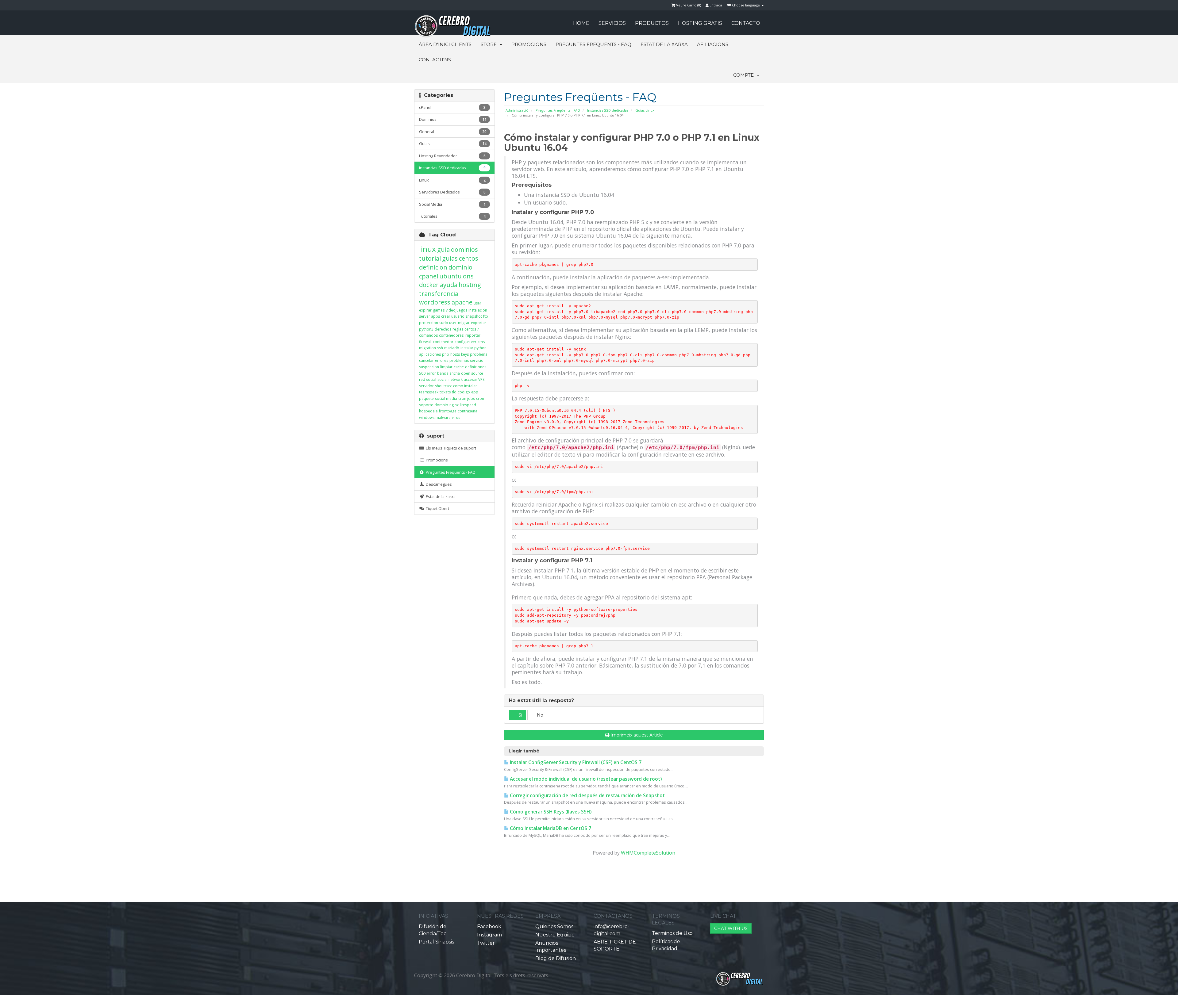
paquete (426, 398)
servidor (426, 385)
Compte (744, 75)
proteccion (428, 322)
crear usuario (452, 316)
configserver (465, 341)
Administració (517, 110)
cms (481, 341)
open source (472, 373)
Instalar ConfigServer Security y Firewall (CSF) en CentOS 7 (575, 762)
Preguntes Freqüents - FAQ (593, 44)
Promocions (528, 44)
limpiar (446, 366)
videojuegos (456, 310)
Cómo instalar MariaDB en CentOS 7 (550, 828)
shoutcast (443, 385)
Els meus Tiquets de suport (450, 448)
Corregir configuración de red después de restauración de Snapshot (587, 795)
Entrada (715, 5)
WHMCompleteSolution (648, 852)
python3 (426, 329)
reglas (457, 329)
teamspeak (428, 392)
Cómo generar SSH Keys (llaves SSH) (550, 812)
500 (422, 373)
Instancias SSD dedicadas (607, 110)
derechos (443, 329)
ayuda (448, 285)
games (439, 310)
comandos (428, 335)
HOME (581, 23)
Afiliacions (712, 44)
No (539, 715)
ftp (485, 316)
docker (429, 285)
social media (446, 398)
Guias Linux (644, 110)
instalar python (473, 347)
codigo (464, 392)
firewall (425, 341)
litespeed (468, 405)
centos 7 (471, 329)
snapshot (474, 316)
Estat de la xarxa (664, 44)
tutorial (430, 258)
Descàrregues (438, 484)
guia (443, 249)
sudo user (448, 322)
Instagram (489, 935)
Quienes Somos (554, 926)
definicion (433, 267)
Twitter (486, 943)
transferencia (438, 293)
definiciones (475, 366)
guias (450, 258)
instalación (477, 310)
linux (427, 249)
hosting (470, 285)
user (477, 303)
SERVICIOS (612, 23)
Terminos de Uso (672, 933)
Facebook (489, 926)
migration (427, 347)
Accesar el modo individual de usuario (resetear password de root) (585, 779)
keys (465, 354)
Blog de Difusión (555, 958)
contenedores (451, 335)
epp (474, 392)
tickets (445, 392)
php (445, 354)
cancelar (426, 360)
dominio (460, 267)
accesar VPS (474, 379)
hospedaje (428, 411)
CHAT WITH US (731, 928)
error (431, 373)
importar (472, 335)
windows (426, 417)
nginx (454, 405)
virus (456, 417)
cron (480, 398)
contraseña (467, 411)
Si (519, 715)
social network (450, 379)
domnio (441, 405)
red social (427, 379)
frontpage (447, 411)
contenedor (443, 341)
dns (468, 276)
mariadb (451, 347)
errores (441, 360)
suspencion (429, 366)
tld (454, 392)
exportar (478, 322)
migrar (464, 322)
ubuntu (450, 276)
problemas (459, 360)
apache (462, 302)
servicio (476, 360)
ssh (440, 347)
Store (490, 44)
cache (459, 366)
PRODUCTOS (652, 23)
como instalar (465, 385)
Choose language (746, 5)
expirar (425, 310)
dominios (464, 249)
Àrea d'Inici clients (445, 44)
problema (478, 354)
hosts (455, 354)
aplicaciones (430, 354)
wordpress (434, 302)
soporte (426, 405)
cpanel (428, 276)
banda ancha (448, 373)
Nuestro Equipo (555, 935)
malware (443, 417)
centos (468, 258)
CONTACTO (745, 23)
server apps (429, 316)
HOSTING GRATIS (700, 23)
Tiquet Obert (436, 508)
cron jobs (466, 398)
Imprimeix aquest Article (636, 735)
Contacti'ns (435, 60)
